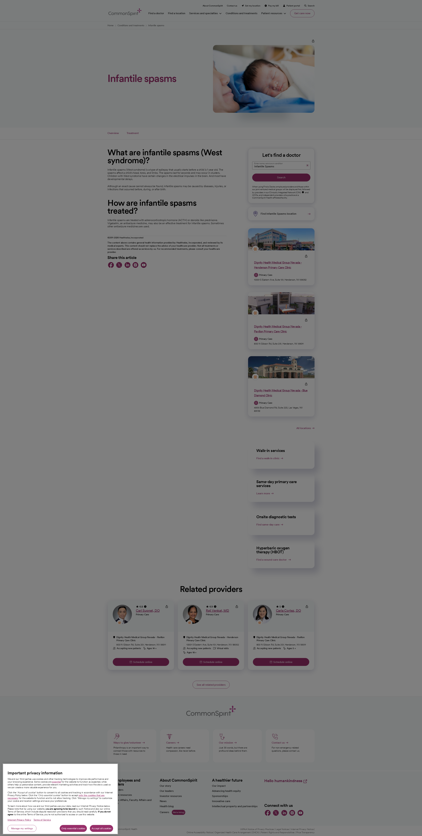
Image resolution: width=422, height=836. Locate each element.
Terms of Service (42, 820)
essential (56, 781)
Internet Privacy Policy (19, 820)
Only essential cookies (73, 828)
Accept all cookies (101, 828)
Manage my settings (22, 828)
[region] (60, 798)
